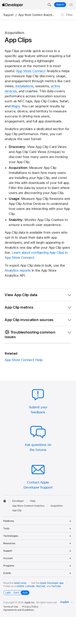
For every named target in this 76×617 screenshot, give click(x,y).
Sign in (60, 4)
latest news (20, 583)
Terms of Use (10, 606)
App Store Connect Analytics (36, 14)
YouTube (56, 586)
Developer (18, 501)
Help (32, 501)
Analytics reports (18, 270)
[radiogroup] (16, 592)
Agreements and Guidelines (18, 610)
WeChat (40, 586)
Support (8, 14)
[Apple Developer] (12, 5)
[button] (49, 5)
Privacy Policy (30, 606)
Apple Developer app (51, 583)
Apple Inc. (29, 602)
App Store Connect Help (23, 360)
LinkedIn (30, 586)
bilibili (20, 586)
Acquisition (56, 505)
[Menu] (71, 5)
